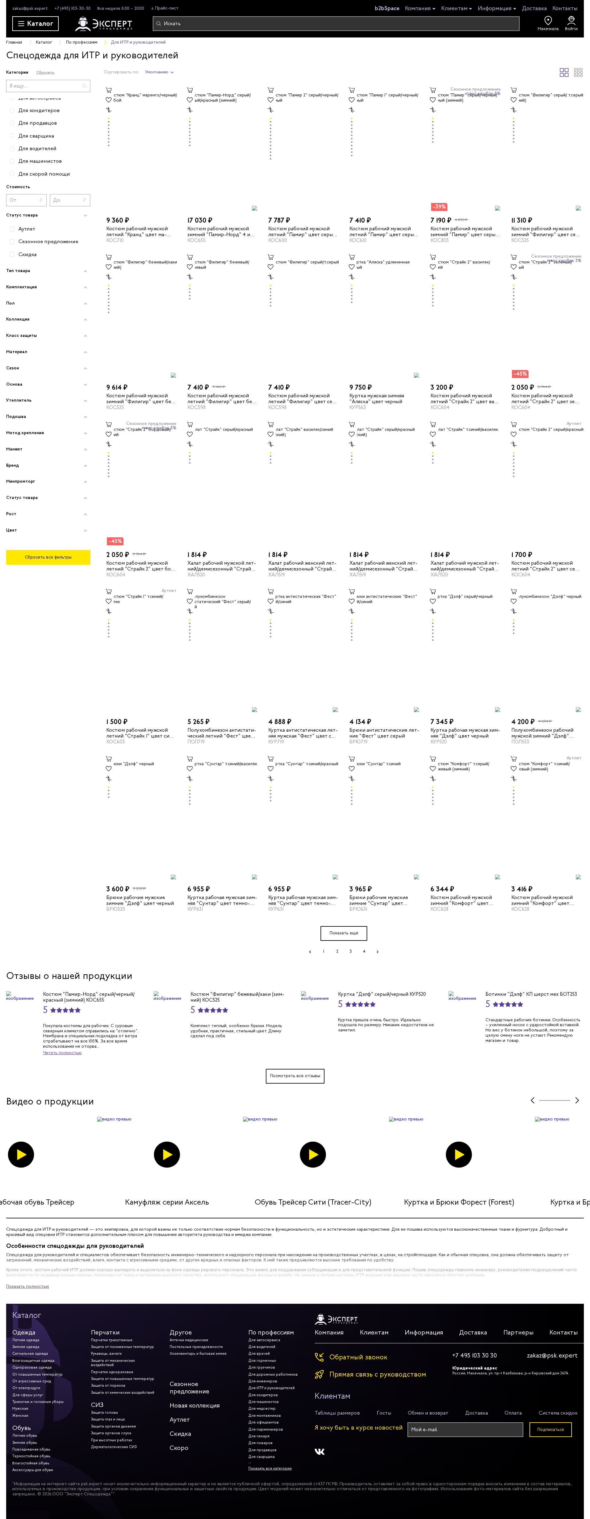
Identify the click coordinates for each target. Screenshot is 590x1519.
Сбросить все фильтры (48, 557)
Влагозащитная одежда (33, 1360)
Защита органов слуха (111, 1433)
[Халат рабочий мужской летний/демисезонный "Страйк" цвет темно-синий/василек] (465, 482)
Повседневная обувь (31, 1449)
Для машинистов (263, 1401)
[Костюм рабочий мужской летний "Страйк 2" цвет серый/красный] (546, 482)
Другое (181, 1332)
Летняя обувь (24, 1435)
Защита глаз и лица (108, 1419)
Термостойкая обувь (31, 1456)
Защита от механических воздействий (113, 1362)
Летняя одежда (25, 1340)
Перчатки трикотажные (111, 1340)
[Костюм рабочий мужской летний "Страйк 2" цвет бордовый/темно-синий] (141, 482)
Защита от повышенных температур (122, 1378)
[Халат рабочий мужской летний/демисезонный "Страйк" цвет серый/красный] (222, 482)
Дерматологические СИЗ (113, 1446)
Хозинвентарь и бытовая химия (198, 1353)
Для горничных (262, 1360)
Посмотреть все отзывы (295, 1076)
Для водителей (261, 1346)
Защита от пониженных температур (122, 1346)
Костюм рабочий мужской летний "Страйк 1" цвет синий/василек (138, 733)
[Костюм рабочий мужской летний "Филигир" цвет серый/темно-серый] (303, 315)
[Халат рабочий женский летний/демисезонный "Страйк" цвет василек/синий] (303, 482)
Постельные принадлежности (196, 1346)
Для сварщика (261, 1456)
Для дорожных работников (273, 1374)
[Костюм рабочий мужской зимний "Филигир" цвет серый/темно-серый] (546, 148)
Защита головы (104, 1412)
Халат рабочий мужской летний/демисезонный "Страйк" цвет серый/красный (221, 566)
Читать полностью (62, 1053)
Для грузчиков (261, 1367)
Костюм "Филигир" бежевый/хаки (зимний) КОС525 (237, 997)
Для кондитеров (263, 1394)
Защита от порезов (108, 1385)
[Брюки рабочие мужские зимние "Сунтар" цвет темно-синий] (384, 817)
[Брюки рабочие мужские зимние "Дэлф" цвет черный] (141, 817)
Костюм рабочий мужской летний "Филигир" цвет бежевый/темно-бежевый (220, 398)
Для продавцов (262, 1449)
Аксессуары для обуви (32, 1469)
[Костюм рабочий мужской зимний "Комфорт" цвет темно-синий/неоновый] (546, 817)
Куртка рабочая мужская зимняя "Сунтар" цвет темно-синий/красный (303, 900)
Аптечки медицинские (189, 1340)
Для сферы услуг (27, 1394)
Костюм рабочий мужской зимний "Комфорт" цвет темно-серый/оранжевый (461, 900)
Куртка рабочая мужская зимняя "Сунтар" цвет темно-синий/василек (222, 900)
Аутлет (180, 1420)
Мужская (20, 1408)
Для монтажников (264, 1415)
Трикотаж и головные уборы (38, 1401)
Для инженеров (262, 1381)
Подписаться (550, 1429)
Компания (418, 8)
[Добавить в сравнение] (109, 110)
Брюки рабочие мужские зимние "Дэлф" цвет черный (140, 900)
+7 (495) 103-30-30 (73, 8)
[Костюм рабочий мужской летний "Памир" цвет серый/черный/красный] (303, 148)
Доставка (534, 8)
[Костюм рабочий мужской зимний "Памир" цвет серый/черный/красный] (465, 148)
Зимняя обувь (24, 1442)
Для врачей (259, 1353)
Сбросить (45, 72)
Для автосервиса (264, 1340)
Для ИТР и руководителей (271, 1387)
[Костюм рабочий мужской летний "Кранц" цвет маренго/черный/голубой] (141, 148)
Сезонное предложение (189, 1388)
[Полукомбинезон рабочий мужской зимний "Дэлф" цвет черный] (546, 649)
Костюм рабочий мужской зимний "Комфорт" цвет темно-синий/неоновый (542, 900)
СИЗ (97, 1405)
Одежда (23, 1332)
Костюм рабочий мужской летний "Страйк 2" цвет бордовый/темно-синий (141, 566)
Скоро (179, 1448)
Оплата (513, 1413)
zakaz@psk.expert (30, 8)
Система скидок (558, 1413)
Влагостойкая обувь (30, 1463)
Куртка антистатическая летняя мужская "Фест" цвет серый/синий (303, 733)
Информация (495, 8)
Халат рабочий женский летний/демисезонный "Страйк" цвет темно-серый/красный (383, 566)
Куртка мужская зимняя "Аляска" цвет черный (376, 398)
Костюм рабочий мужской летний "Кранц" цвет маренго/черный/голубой (137, 231)
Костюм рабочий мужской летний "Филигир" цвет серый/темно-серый (301, 398)
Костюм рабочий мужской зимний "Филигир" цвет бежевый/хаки (139, 398)
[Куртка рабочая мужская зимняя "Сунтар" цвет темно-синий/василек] (222, 817)
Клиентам (454, 8)
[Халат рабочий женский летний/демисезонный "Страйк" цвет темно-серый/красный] (384, 482)
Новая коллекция (195, 1405)
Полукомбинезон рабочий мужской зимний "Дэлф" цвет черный (542, 733)
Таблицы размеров (337, 1413)
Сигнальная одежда (30, 1353)
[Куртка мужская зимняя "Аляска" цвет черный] (384, 315)
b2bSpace (387, 8)
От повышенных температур (37, 1374)
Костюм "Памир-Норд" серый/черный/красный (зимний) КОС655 (89, 997)
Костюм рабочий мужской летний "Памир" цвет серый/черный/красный (302, 231)
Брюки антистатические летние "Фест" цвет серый (384, 733)
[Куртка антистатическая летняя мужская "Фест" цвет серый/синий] (303, 649)
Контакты (565, 8)
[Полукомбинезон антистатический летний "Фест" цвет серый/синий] (222, 649)
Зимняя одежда (25, 1346)
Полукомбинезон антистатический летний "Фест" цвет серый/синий (221, 733)
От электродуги (26, 1387)
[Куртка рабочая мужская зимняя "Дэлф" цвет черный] (465, 649)
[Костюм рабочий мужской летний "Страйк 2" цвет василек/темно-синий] (465, 315)
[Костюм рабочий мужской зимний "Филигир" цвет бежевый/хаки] (141, 315)
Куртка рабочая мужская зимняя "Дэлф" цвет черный (465, 733)
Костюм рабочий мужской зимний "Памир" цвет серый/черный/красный (465, 231)
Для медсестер (262, 1408)
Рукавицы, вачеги (106, 1353)
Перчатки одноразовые (112, 1371)
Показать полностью (27, 1286)
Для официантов (263, 1422)
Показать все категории (270, 1468)
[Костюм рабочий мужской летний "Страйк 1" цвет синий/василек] (141, 649)
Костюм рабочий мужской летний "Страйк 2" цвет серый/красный (544, 566)
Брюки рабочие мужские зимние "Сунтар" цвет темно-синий (378, 900)
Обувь (21, 1428)
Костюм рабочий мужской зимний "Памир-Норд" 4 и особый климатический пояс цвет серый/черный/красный (221, 231)
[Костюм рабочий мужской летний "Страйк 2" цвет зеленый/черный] (546, 315)
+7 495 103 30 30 (474, 1356)
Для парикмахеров (265, 1429)
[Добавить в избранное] (109, 100)
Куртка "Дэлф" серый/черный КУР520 (382, 994)
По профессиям (271, 1332)
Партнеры (518, 1332)
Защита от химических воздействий (122, 1392)
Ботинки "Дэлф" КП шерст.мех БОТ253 (531, 994)
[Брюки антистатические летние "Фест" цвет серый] (384, 649)
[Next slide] (577, 1101)
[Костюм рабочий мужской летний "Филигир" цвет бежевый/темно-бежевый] (222, 315)
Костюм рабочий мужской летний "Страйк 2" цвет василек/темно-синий (463, 398)
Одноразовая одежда (32, 1367)
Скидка (180, 1434)
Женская (20, 1415)
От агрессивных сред (31, 1381)
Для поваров (260, 1442)
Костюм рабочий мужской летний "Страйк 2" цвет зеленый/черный (544, 398)
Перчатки (105, 1332)
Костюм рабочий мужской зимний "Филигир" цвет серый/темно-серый (544, 231)
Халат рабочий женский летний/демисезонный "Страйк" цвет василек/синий (302, 566)
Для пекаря (258, 1436)
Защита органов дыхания (113, 1426)
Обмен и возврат (428, 1413)
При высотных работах (111, 1440)
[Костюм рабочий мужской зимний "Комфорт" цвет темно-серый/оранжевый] (465, 817)
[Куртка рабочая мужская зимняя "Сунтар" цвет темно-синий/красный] (303, 817)
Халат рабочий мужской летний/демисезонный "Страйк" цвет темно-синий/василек (465, 566)
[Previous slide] (532, 1101)
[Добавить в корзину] (109, 90)
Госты (384, 1413)
